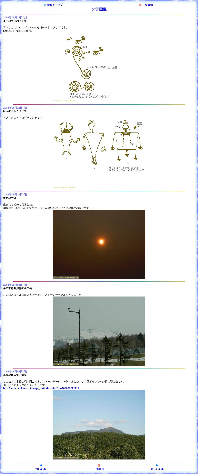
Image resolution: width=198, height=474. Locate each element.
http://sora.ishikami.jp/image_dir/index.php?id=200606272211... (42, 388)
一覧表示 (147, 4)
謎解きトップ (55, 4)
